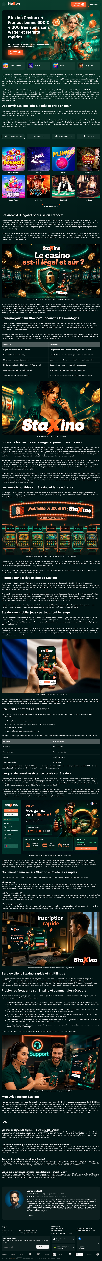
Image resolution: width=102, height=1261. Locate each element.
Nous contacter (56, 1231)
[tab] (13, 136)
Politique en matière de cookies (62, 1233)
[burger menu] (4, 4)
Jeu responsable (57, 1228)
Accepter (94, 1257)
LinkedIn (30, 1216)
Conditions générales (84, 1228)
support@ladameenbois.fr (28, 1230)
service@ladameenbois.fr (27, 1233)
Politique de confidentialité (85, 1231)
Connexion (94, 4)
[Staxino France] (14, 4)
